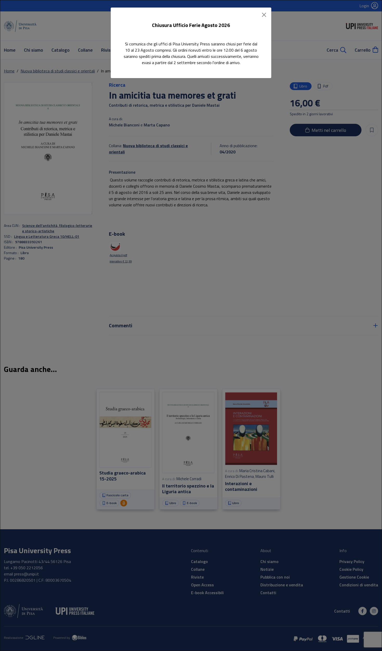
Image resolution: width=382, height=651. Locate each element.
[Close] (264, 15)
